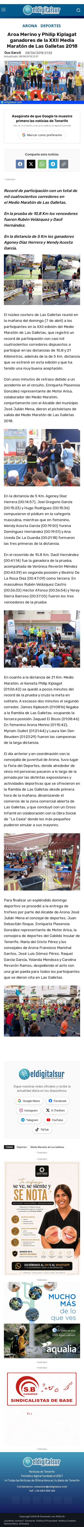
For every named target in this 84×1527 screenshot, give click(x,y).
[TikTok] (47, 1500)
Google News (31, 1100)
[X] (57, 1500)
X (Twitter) (58, 1110)
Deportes (50, 25)
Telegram (32, 1120)
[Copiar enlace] (64, 164)
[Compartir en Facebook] (20, 164)
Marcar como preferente (44, 135)
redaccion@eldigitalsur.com (50, 1486)
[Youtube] (68, 1500)
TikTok (44, 1129)
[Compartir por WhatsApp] (42, 164)
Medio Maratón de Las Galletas (47, 1146)
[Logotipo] (42, 10)
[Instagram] (26, 1500)
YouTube (57, 1120)
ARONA (29, 25)
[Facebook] (16, 1500)
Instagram (31, 1110)
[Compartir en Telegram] (53, 164)
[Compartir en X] (31, 164)
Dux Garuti (12, 52)
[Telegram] (37, 1500)
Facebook (60, 1100)
